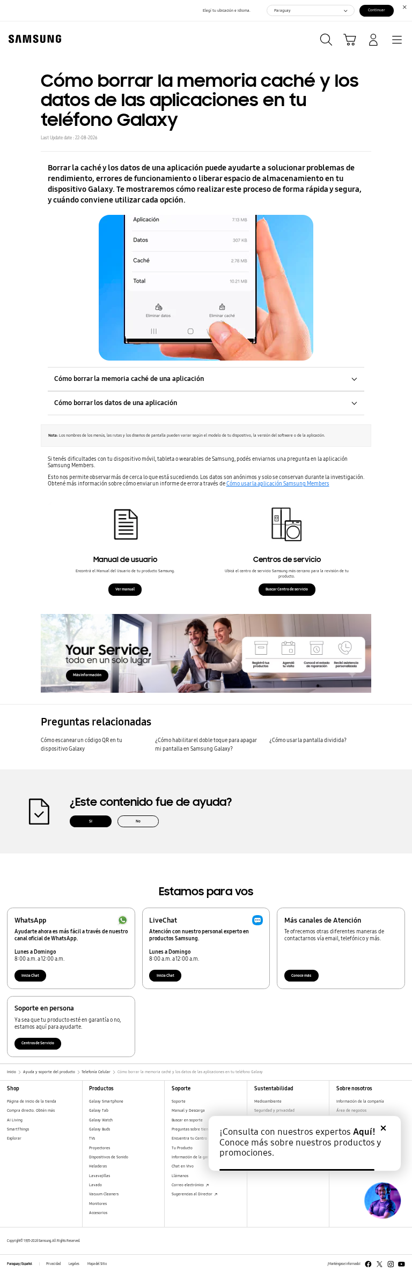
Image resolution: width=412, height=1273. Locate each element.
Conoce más (301, 975)
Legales (74, 1264)
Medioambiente (268, 1101)
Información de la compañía (360, 1101)
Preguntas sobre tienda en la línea (202, 1129)
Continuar (376, 10)
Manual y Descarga (188, 1110)
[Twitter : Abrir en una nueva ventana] (379, 1264)
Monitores (98, 1203)
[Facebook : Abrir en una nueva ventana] (368, 1264)
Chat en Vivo (183, 1166)
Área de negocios (351, 1110)
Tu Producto (182, 1147)
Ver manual (125, 589)
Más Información (87, 674)
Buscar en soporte (187, 1120)
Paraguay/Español (19, 1264)
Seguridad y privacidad (274, 1110)
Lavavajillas (99, 1175)
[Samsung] (32, 38)
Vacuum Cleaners (104, 1194)
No (138, 821)
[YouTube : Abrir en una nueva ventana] (401, 1264)
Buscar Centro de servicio (287, 589)
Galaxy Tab (98, 1110)
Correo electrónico (188, 1184)
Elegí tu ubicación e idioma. (227, 10)
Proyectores (99, 1147)
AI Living (15, 1120)
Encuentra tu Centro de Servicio (199, 1138)
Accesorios (98, 1212)
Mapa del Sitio (97, 1264)
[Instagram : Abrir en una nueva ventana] (390, 1264)
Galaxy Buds (99, 1129)
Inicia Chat (30, 975)
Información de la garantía (195, 1157)
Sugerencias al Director (193, 1194)
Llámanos (180, 1175)
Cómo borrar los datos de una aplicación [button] (115, 403)
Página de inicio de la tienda (31, 1101)
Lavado (95, 1184)
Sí (90, 821)
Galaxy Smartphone (106, 1101)
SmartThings (18, 1129)
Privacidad (53, 1264)
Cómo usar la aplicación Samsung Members (277, 484)
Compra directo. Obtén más (31, 1110)
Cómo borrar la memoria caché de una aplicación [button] (129, 379)
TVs (92, 1138)
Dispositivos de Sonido (108, 1157)
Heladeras (98, 1166)
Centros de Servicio (37, 1042)
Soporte (179, 1101)
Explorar (14, 1138)
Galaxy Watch (101, 1120)
